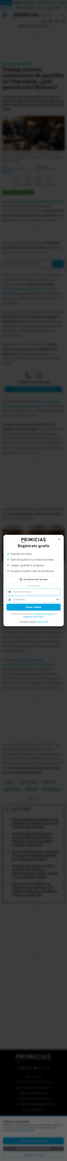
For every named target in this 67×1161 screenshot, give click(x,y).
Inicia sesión (42, 622)
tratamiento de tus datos (33, 617)
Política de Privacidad (44, 614)
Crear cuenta (33, 607)
